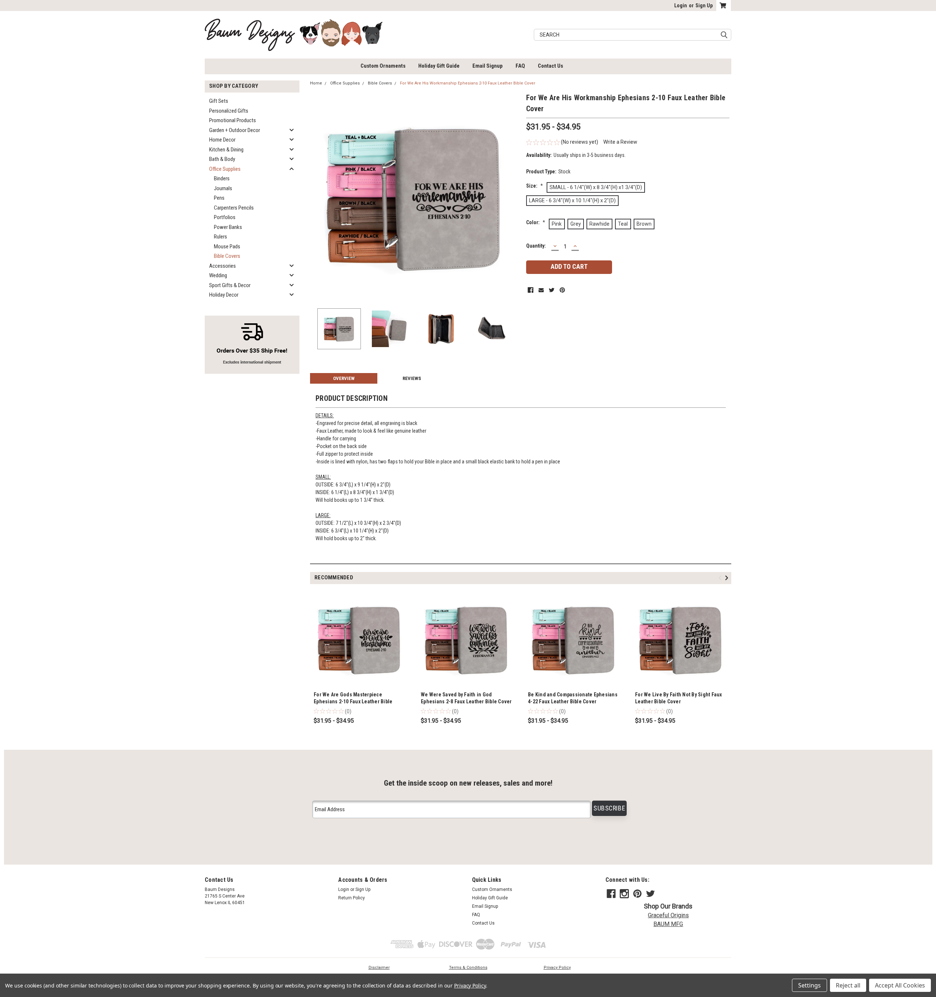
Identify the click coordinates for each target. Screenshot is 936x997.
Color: (535, 222)
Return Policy (351, 897)
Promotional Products (232, 120)
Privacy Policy (557, 967)
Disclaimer (379, 967)
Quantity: (536, 246)
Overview (344, 378)
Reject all (848, 985)
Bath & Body (222, 159)
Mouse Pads (227, 246)
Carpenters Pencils (234, 207)
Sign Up (704, 5)
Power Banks (228, 227)
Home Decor (222, 139)
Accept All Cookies (900, 985)
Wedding (218, 275)
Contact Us (550, 66)
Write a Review (620, 142)
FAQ (520, 66)
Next (513, 197)
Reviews (412, 378)
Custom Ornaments (383, 66)
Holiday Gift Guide (439, 66)
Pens (219, 198)
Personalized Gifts (228, 111)
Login (680, 5)
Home (316, 83)
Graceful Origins (668, 915)
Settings (809, 985)
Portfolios (224, 217)
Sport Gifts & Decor (229, 285)
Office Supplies (225, 169)
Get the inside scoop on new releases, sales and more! (468, 783)
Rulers (220, 236)
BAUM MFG (668, 924)
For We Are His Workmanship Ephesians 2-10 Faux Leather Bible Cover (467, 83)
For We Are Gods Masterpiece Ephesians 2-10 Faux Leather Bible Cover (353, 701)
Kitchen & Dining (226, 149)
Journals (223, 188)
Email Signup (487, 66)
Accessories (222, 266)
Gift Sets (218, 101)
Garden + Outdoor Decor (234, 130)
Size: (534, 186)
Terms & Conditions (468, 967)
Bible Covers (227, 256)
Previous (317, 197)
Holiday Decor (223, 294)
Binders (222, 178)
